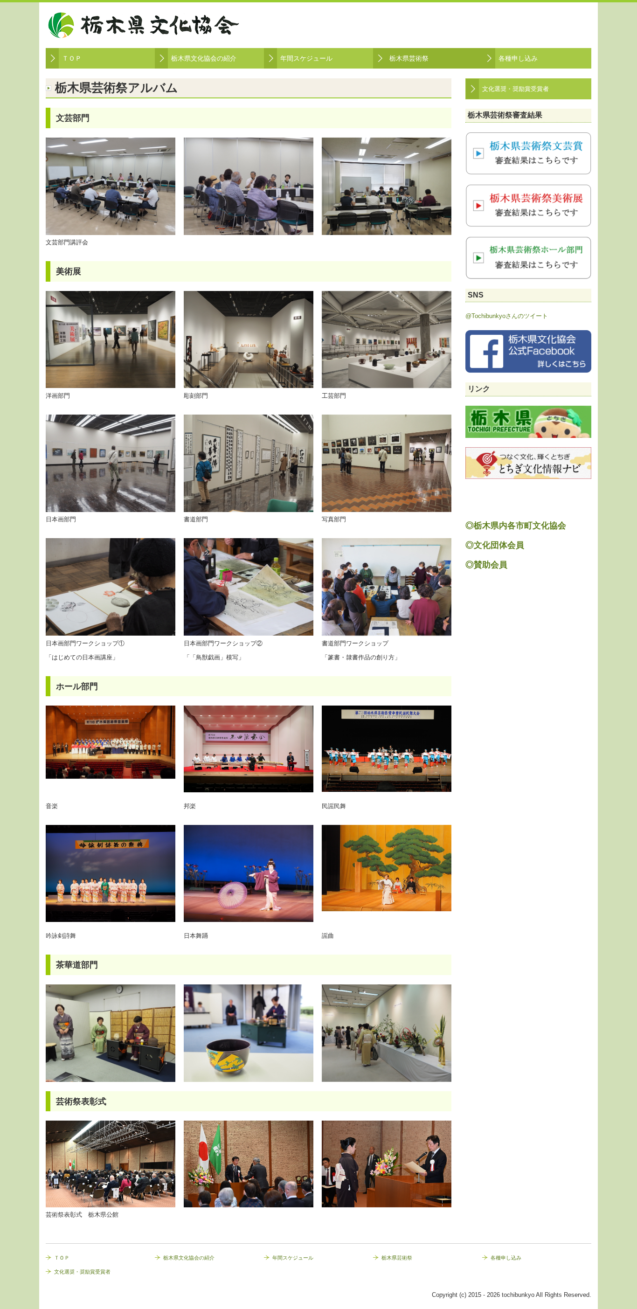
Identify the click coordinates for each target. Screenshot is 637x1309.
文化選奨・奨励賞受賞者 (515, 88)
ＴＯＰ (72, 58)
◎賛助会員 (486, 564)
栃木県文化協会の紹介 (203, 58)
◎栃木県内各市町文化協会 (515, 525)
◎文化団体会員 (494, 545)
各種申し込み (518, 58)
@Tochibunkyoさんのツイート (506, 315)
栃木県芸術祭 (409, 58)
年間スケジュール (306, 58)
